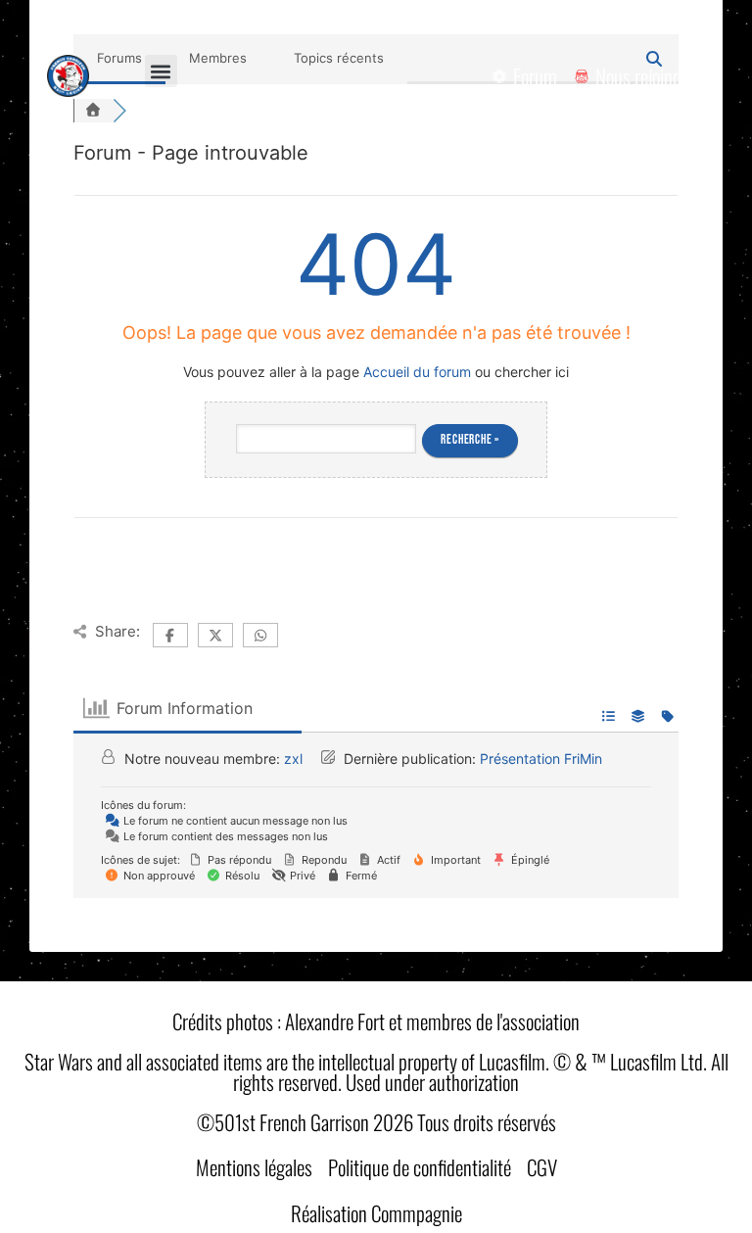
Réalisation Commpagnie (376, 1213)
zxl (293, 758)
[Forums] (93, 111)
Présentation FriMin (541, 758)
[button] (161, 71)
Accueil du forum (417, 371)
